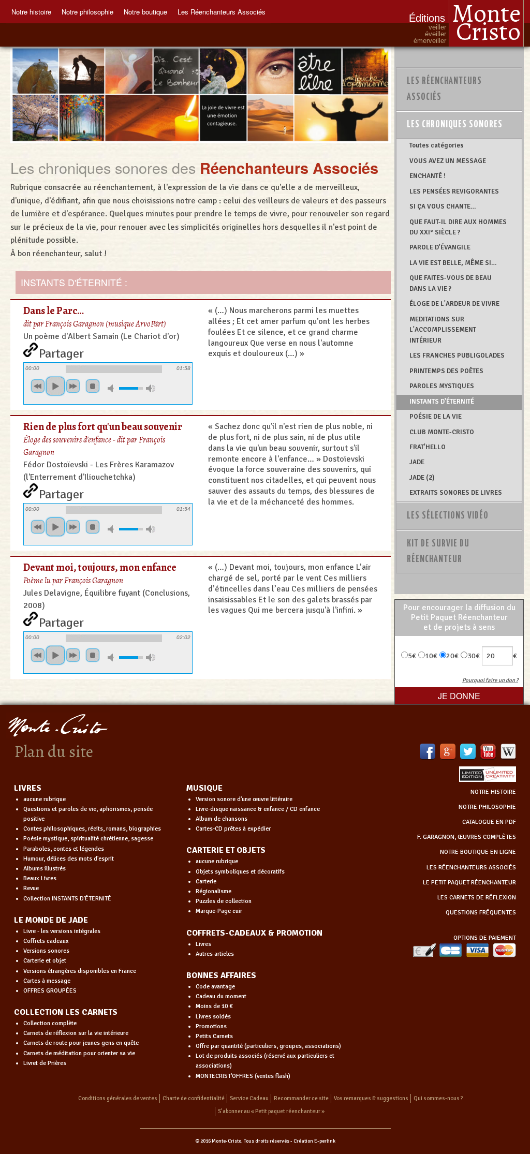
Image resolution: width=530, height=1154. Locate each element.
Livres (203, 944)
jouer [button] (55, 386)
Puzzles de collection (224, 901)
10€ (431, 656)
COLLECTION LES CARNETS (65, 1012)
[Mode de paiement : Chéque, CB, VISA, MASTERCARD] (464, 950)
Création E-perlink (314, 1141)
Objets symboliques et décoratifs (240, 872)
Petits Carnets (214, 1036)
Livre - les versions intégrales (61, 931)
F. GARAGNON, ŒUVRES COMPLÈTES (466, 837)
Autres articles (215, 954)
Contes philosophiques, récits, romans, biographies (92, 829)
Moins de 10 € (214, 1006)
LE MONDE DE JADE (51, 920)
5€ (412, 656)
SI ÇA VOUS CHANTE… (442, 206)
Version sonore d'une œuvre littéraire (244, 799)
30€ (473, 656)
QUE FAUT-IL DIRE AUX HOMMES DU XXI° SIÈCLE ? (458, 227)
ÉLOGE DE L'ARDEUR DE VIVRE (454, 304)
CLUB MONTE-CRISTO (441, 432)
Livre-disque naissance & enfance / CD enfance (258, 809)
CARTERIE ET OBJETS (226, 850)
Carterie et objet (44, 961)
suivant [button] (73, 386)
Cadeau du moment (221, 996)
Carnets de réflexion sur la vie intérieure (75, 1033)
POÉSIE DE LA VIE (435, 416)
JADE (416, 462)
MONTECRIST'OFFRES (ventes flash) (243, 1076)
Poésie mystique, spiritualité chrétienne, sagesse (88, 838)
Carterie (206, 881)
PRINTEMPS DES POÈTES (446, 371)
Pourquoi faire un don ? (490, 680)
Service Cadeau (249, 1098)
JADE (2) (421, 478)
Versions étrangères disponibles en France (79, 971)
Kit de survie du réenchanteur (438, 552)
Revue (31, 888)
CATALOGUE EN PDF (489, 822)
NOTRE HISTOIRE (493, 792)
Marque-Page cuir (219, 911)
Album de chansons (221, 819)
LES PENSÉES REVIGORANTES (454, 191)
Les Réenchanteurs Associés (222, 12)
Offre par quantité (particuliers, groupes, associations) (268, 1046)
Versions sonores (46, 951)
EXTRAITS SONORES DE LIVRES (455, 493)
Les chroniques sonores (455, 124)
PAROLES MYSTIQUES (441, 386)
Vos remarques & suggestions (371, 1098)
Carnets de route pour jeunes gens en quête (81, 1043)
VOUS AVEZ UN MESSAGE (447, 161)
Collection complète (50, 1023)
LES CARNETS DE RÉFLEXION (476, 897)
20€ (452, 656)
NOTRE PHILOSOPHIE (487, 807)
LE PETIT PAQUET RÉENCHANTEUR (469, 882)
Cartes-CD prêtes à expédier (233, 829)
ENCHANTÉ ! (427, 176)
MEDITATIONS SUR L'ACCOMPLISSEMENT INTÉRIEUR (442, 330)
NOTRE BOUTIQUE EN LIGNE (478, 852)
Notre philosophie (87, 12)
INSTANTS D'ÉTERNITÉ (441, 401)
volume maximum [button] (150, 388)
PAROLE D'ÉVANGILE (439, 247)
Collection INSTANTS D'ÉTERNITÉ (67, 899)
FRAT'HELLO (427, 447)
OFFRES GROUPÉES (50, 991)
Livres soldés (213, 1016)
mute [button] (112, 388)
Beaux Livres (39, 878)
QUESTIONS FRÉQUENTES (481, 912)
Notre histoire (31, 12)
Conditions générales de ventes (117, 1098)
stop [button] (92, 386)
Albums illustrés (44, 868)
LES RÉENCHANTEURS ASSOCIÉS (471, 867)
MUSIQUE (204, 788)
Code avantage (215, 986)
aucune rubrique (44, 799)
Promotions (211, 1026)
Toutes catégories (436, 145)
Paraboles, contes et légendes (63, 849)
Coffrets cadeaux (46, 941)
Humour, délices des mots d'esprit (68, 859)
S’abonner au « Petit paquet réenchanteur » (271, 1111)
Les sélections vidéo (448, 516)
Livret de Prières (44, 1063)
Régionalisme (213, 891)
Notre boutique (145, 12)
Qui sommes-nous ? (438, 1098)
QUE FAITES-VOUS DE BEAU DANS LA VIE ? (450, 283)
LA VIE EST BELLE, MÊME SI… (453, 263)
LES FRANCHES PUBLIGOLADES (457, 355)
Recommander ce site (301, 1098)
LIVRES (27, 788)
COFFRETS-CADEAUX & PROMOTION (254, 933)
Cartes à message (46, 981)
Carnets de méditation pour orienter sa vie (79, 1053)
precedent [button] (38, 386)
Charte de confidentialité (194, 1098)
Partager (61, 351)
